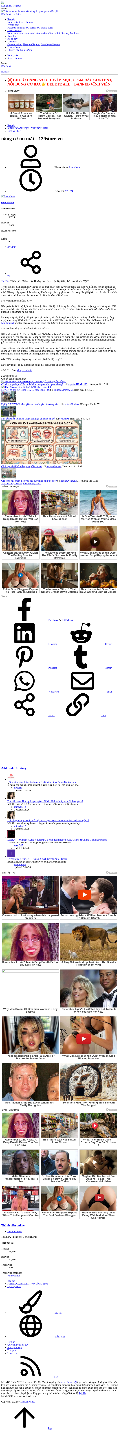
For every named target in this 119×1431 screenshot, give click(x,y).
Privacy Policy (14, 1347)
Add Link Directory (13, 768)
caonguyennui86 (69, 480)
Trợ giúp (11, 1350)
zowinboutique (14, 1231)
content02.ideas (71, 404)
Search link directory (59, 33)
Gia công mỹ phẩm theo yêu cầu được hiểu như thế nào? (29, 480)
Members (12, 41)
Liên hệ (11, 1342)
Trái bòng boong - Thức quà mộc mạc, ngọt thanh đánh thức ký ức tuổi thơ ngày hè (48, 820)
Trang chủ (12, 1353)
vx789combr (13, 1275)
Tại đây (82, 1393)
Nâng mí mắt (7, 323)
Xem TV (11, 36)
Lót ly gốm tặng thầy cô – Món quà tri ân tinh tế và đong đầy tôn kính (41, 782)
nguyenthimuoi (53, 466)
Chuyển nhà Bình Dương (19, 50)
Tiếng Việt (59, 1336)
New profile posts (44, 27)
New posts (12, 22)
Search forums (25, 22)
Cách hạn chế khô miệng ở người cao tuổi (21, 466)
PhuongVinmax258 (63, 390)
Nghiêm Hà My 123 (77, 384)
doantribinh (74, 167)
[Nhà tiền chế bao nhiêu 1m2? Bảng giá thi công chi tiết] (8, 416)
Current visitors (14, 44)
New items (12, 33)
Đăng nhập (6, 66)
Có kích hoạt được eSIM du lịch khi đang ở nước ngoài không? (32, 384)
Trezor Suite (20, 864)
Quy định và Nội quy (17, 1344)
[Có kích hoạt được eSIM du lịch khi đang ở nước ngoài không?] (33, 381)
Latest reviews (42, 33)
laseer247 (18, 845)
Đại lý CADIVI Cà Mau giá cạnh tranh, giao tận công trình (30, 404)
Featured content (15, 27)
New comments (26, 33)
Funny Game (13, 47)
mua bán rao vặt (69, 1382)
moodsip (18, 787)
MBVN (58, 1312)
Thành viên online (12, 1225)
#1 (8, 276)
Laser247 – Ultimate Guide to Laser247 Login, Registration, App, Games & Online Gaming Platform (57, 839)
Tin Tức (5, 281)
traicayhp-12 (20, 807)
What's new (13, 25)
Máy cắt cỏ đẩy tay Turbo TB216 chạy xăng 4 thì (25, 390)
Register (5, 71)
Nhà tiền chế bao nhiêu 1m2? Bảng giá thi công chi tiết (28, 418)
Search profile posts (50, 44)
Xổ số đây (12, 38)
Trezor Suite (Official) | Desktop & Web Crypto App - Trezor (37, 859)
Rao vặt (11, 19)
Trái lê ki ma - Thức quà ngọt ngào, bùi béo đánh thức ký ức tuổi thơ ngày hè (45, 801)
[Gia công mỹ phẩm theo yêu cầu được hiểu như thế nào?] (8, 478)
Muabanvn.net (27, 1401)
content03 (64, 418)
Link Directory (14, 30)
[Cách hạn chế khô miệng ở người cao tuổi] (41, 463)
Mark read (75, 33)
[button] (4, 8)
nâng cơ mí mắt (24, 370)
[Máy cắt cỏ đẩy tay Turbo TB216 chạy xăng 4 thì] (26, 387)
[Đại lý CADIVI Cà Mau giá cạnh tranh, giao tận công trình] (8, 401)
